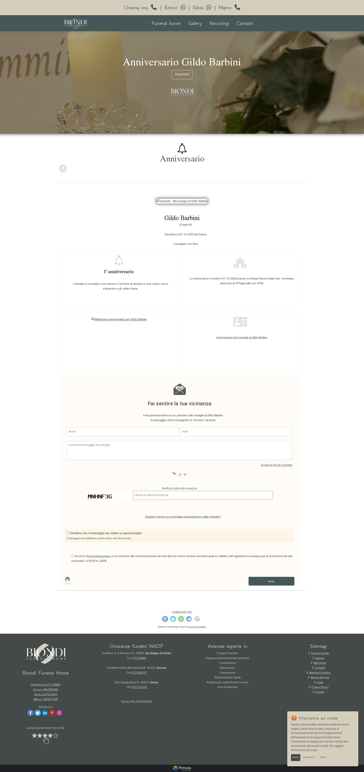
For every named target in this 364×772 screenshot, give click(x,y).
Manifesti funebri (320, 673)
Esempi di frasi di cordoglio (277, 465)
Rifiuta (323, 757)
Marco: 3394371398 (46, 699)
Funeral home (166, 23)
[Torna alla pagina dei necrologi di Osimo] (63, 168)
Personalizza (309, 757)
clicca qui (311, 750)
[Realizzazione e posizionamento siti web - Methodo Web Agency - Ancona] (182, 768)
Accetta (295, 757)
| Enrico (169, 8)
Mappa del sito (320, 678)
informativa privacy (99, 556)
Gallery (195, 23)
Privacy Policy (320, 687)
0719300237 (139, 673)
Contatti (245, 23)
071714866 (139, 658)
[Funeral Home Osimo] (75, 23)
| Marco (223, 8)
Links (319, 682)
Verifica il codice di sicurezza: (179, 488)
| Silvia (196, 8)
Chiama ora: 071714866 (45, 685)
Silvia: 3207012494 (45, 695)
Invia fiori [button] (182, 74)
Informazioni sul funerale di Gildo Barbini (242, 337)
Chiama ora (137, 8)
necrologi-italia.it (197, 626)
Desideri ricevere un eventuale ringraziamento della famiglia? (183, 516)
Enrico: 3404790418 (45, 690)
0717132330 (139, 687)
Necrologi (219, 23)
